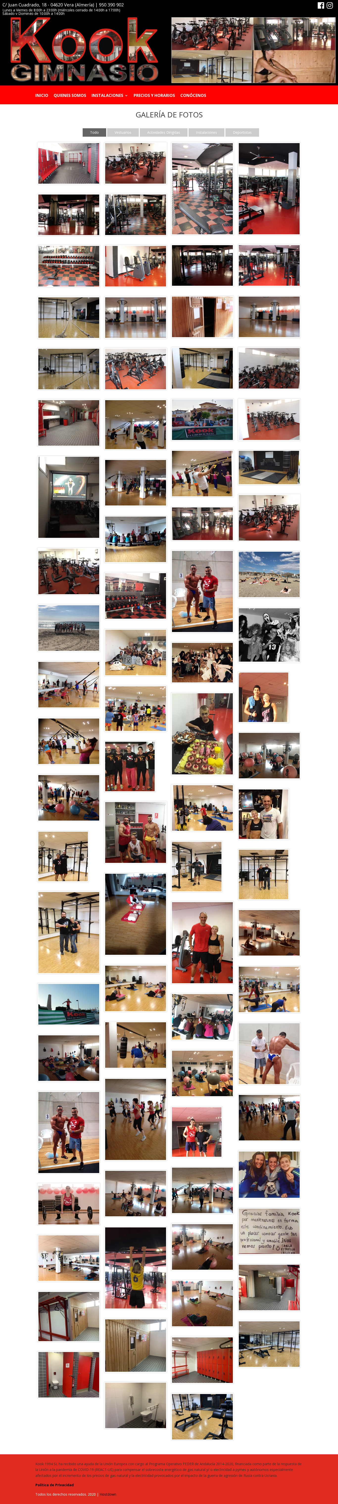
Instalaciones (107, 96)
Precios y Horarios (154, 96)
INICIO (41, 96)
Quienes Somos (70, 96)
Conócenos (193, 96)
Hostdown (108, 1494)
